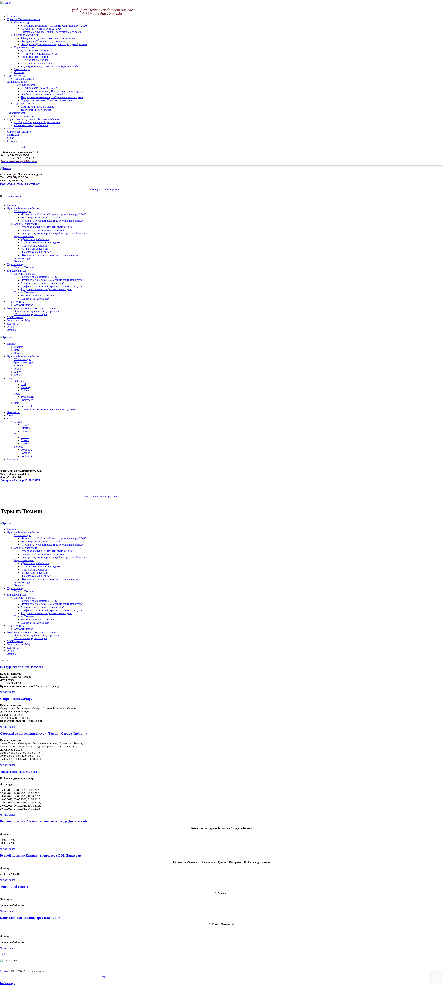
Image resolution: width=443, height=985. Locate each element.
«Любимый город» (14, 886)
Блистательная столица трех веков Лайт (30, 918)
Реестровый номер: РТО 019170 (20, 183)
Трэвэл (3, 971)
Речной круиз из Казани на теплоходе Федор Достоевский (43, 821)
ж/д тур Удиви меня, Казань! (22, 667)
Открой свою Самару (16, 699)
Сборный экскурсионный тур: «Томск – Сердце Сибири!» (43, 733)
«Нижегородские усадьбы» (20, 771)
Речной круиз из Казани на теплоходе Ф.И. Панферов (40, 855)
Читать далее (7, 691)
